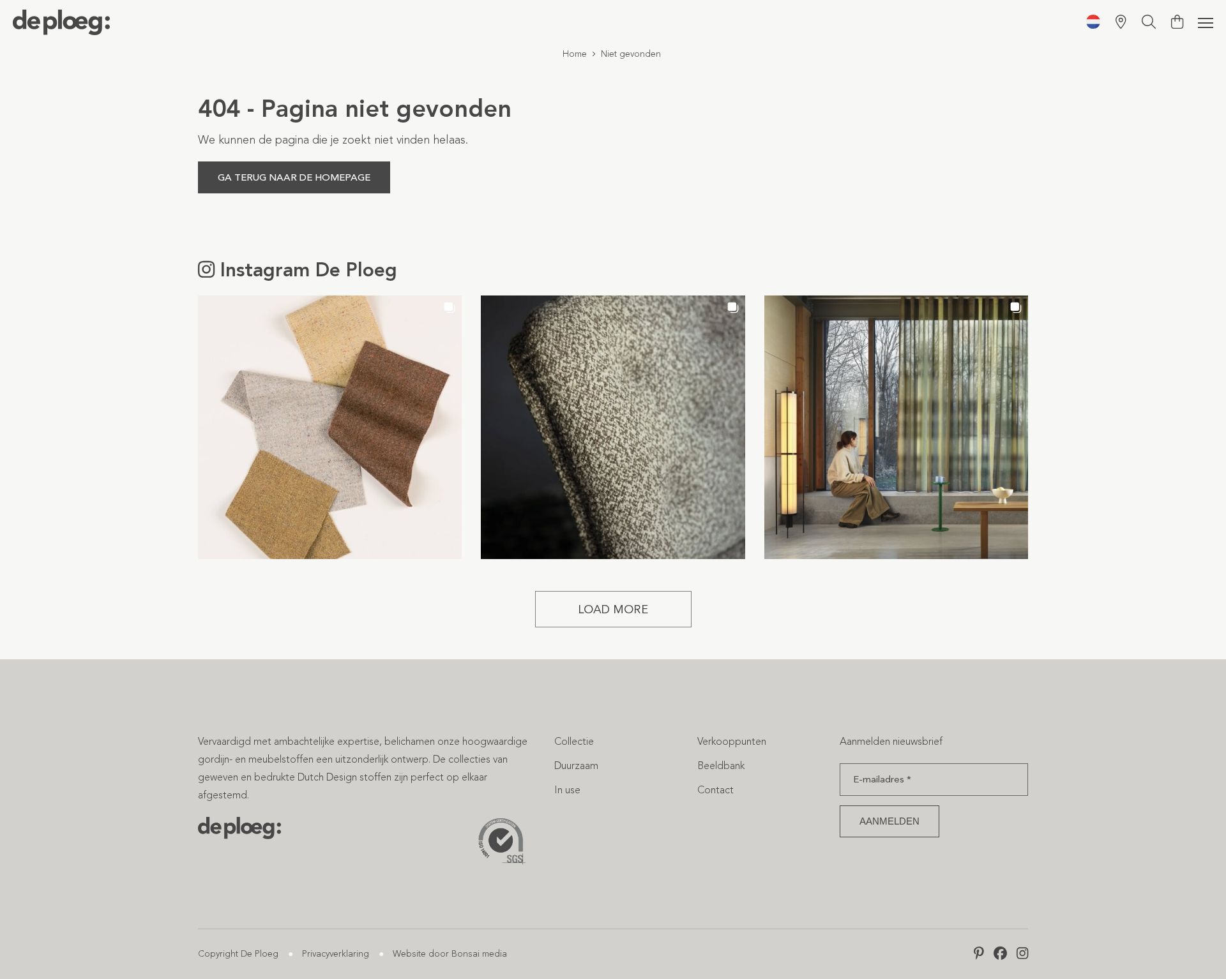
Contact (715, 790)
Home (575, 54)
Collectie (574, 741)
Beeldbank (721, 765)
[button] (330, 427)
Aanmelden (889, 821)
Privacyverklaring (335, 953)
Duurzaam (576, 765)
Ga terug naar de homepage (294, 177)
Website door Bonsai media (450, 953)
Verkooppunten (731, 741)
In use (567, 790)
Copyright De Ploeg (238, 953)
